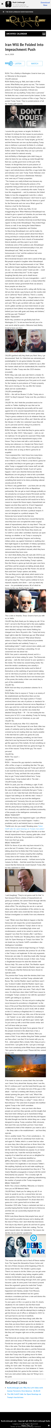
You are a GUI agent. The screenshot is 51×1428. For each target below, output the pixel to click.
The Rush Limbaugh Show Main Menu (19, 12)
